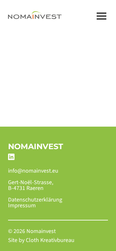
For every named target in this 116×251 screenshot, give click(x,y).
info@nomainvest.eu (33, 171)
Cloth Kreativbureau (50, 240)
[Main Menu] (101, 16)
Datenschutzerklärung (35, 200)
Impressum (22, 206)
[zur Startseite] (35, 16)
